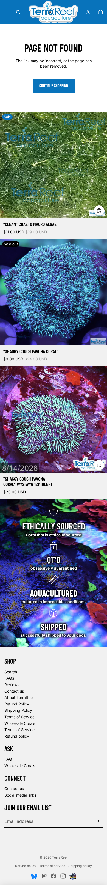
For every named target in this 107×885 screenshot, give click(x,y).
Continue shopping (53, 85)
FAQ (8, 759)
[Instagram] (63, 876)
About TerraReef (19, 697)
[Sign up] (97, 821)
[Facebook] (53, 876)
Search (10, 671)
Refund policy (16, 736)
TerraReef (60, 857)
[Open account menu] (88, 12)
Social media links (20, 795)
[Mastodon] (44, 876)
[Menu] (6, 12)
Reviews (11, 684)
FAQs (9, 678)
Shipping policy (80, 866)
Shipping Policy (18, 710)
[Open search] (18, 12)
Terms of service (52, 866)
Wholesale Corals (19, 723)
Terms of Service (19, 716)
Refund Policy (16, 704)
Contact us (14, 691)
